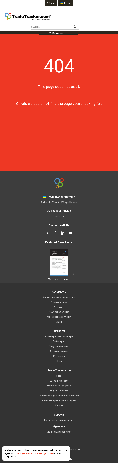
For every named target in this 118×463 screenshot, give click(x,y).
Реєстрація (59, 356)
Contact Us (59, 216)
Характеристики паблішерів (59, 336)
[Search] (75, 27)
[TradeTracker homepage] (28, 16)
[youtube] (70, 233)
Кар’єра (59, 405)
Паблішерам (59, 341)
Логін (59, 322)
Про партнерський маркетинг (59, 420)
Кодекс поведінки (59, 390)
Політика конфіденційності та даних (59, 400)
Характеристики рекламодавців (59, 297)
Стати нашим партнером (59, 432)
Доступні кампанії (59, 351)
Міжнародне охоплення (59, 317)
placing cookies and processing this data (34, 453)
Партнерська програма (59, 385)
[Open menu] (110, 27)
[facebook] (55, 233)
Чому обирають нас (59, 312)
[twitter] (47, 233)
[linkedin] (63, 233)
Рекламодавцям (59, 302)
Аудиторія (59, 307)
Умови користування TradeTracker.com (59, 395)
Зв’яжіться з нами (59, 381)
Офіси (59, 376)
